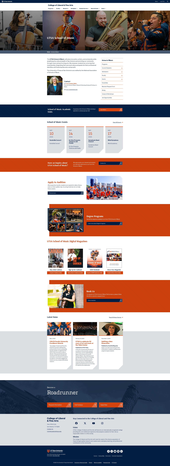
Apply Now (103, 405)
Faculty (58, 8)
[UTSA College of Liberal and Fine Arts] (60, 5)
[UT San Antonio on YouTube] (115, 451)
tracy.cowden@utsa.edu (71, 89)
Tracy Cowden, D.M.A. (71, 83)
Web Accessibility (98, 462)
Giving (103, 90)
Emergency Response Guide (81, 462)
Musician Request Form (108, 86)
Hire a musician (92, 300)
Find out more (52, 193)
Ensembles (105, 83)
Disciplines (73, 8)
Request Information (55, 405)
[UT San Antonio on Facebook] (108, 451)
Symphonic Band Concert (93, 140)
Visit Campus (79, 405)
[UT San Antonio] (7, 1)
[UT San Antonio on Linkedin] (118, 451)
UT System (114, 462)
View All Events (117, 122)
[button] (167, 1)
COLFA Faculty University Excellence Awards (59, 342)
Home (48, 52)
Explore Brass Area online (114, 272)
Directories (108, 456)
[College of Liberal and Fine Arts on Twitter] (84, 423)
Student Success (83, 8)
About (103, 8)
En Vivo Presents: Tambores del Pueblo (74, 141)
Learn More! (103, 109)
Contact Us (103, 163)
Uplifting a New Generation (106, 342)
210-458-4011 (56, 455)
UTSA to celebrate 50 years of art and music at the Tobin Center (84, 343)
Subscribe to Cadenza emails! (75, 272)
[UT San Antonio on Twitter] (111, 451)
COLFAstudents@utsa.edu (54, 431)
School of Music (55, 52)
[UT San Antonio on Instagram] (121, 451)
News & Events (94, 8)
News (156, 1)
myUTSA (162, 1)
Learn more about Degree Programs (96, 223)
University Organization (117, 456)
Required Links (106, 462)
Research (65, 8)
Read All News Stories (115, 317)
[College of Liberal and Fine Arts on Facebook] (76, 423)
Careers (95, 456)
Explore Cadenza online (56, 272)
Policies (90, 462)
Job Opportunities (107, 97)
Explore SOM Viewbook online (94, 272)
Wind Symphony (113, 140)
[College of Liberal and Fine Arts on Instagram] (102, 423)
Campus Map (101, 456)
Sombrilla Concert (55, 140)
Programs (50, 8)
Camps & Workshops (108, 94)
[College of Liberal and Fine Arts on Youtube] (93, 423)
